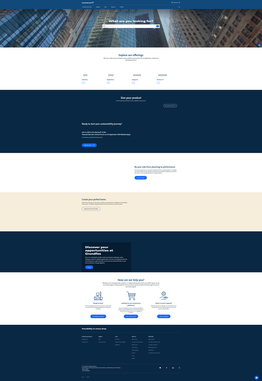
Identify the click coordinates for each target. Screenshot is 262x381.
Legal (83, 377)
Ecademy (117, 339)
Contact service (102, 342)
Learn (116, 336)
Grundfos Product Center (154, 342)
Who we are (134, 339)
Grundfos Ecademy (152, 344)
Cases (133, 355)
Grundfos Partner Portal (154, 353)
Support (100, 336)
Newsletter (151, 350)
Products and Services (87, 336)
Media (133, 358)
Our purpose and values (137, 342)
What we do (134, 344)
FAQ (99, 339)
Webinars (117, 344)
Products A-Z (85, 342)
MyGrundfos (151, 339)
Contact (87, 377)
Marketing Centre (152, 347)
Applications (85, 339)
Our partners (135, 347)
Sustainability (135, 350)
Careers (133, 353)
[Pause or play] (259, 45)
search (179, 7)
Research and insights (120, 342)
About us (134, 336)
